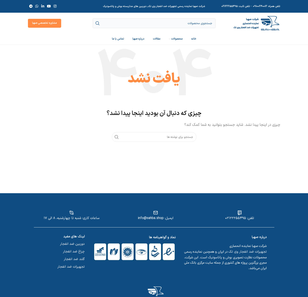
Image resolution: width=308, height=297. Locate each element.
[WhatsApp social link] (37, 6)
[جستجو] (117, 137)
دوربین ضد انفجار (72, 243)
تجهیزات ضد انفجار (71, 266)
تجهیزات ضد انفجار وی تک (247, 251)
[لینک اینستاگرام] (55, 6)
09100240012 (260, 6)
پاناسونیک (215, 257)
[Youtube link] (49, 6)
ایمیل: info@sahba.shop (155, 218)
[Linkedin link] (43, 6)
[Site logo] (256, 23)
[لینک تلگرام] (31, 6)
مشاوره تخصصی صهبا (44, 23)
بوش (228, 257)
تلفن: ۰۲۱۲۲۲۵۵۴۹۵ (239, 218)
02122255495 (229, 6)
